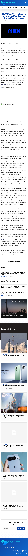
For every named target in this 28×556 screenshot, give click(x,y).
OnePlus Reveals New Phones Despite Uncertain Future (14, 386)
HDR (20, 82)
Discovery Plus (22, 54)
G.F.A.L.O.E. (5, 358)
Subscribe (21, 528)
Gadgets (5, 354)
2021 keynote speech (6, 240)
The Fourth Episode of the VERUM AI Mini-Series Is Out (13, 293)
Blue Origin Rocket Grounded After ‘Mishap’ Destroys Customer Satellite (14, 356)
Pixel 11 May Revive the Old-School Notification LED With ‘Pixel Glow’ (13, 476)
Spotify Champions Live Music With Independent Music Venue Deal (13, 416)
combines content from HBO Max (9, 54)
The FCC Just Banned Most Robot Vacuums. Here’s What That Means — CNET (13, 280)
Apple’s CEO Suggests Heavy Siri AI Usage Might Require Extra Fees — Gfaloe (13, 287)
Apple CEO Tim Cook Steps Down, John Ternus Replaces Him (13, 446)
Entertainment (4, 268)
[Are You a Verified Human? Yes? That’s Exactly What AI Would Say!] (14, 492)
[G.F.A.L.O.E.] (6, 20)
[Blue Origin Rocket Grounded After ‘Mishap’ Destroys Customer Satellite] (14, 343)
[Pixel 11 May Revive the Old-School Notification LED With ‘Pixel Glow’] (14, 462)
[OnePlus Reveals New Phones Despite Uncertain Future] (14, 373)
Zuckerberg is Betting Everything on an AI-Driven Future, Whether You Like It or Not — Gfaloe (13, 273)
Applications (4, 295)
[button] (25, 3)
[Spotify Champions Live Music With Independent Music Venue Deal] (14, 403)
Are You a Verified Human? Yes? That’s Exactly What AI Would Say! (13, 505)
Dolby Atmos (4, 84)
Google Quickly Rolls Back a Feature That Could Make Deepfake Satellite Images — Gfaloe (12, 266)
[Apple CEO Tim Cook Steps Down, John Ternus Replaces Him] (14, 433)
